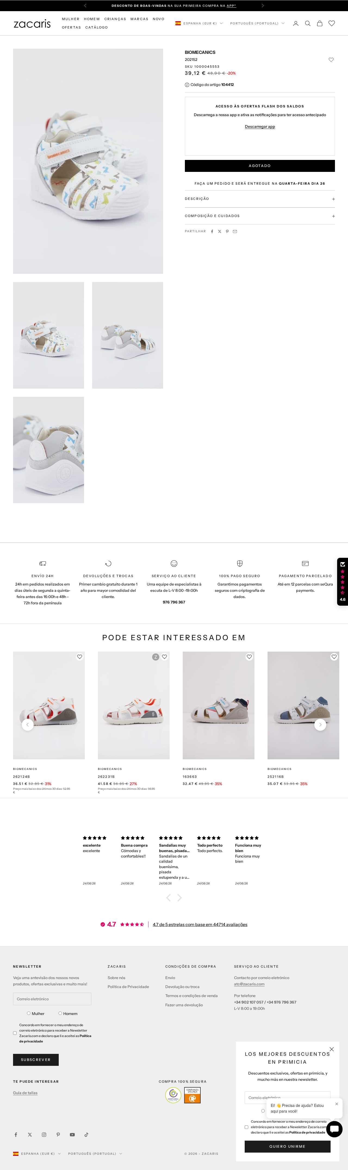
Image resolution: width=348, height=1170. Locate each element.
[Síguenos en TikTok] (86, 1134)
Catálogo (96, 27)
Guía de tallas (25, 1092)
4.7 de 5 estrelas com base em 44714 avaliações (200, 924)
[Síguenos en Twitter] (30, 1134)
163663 (190, 777)
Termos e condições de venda (191, 995)
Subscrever (36, 1059)
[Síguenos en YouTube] (72, 1134)
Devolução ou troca (182, 986)
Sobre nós (116, 977)
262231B (106, 777)
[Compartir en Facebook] (212, 231)
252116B (276, 777)
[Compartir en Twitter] (219, 231)
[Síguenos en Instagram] (44, 1134)
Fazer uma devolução (184, 1004)
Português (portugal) (254, 23)
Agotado (260, 166)
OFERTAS (71, 27)
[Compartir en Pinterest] (227, 231)
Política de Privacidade (128, 986)
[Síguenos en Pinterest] (58, 1134)
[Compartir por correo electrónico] (235, 231)
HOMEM (92, 19)
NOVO (158, 19)
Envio (170, 977)
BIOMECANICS (200, 52)
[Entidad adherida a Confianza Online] (183, 1095)
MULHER (71, 19)
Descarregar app (260, 126)
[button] (170, 898)
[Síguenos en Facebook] (15, 1134)
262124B (21, 777)
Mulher (38, 1013)
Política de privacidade (307, 1132)
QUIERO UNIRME (287, 1146)
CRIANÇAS (115, 19)
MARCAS (139, 19)
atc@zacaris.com (249, 984)
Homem (70, 1013)
